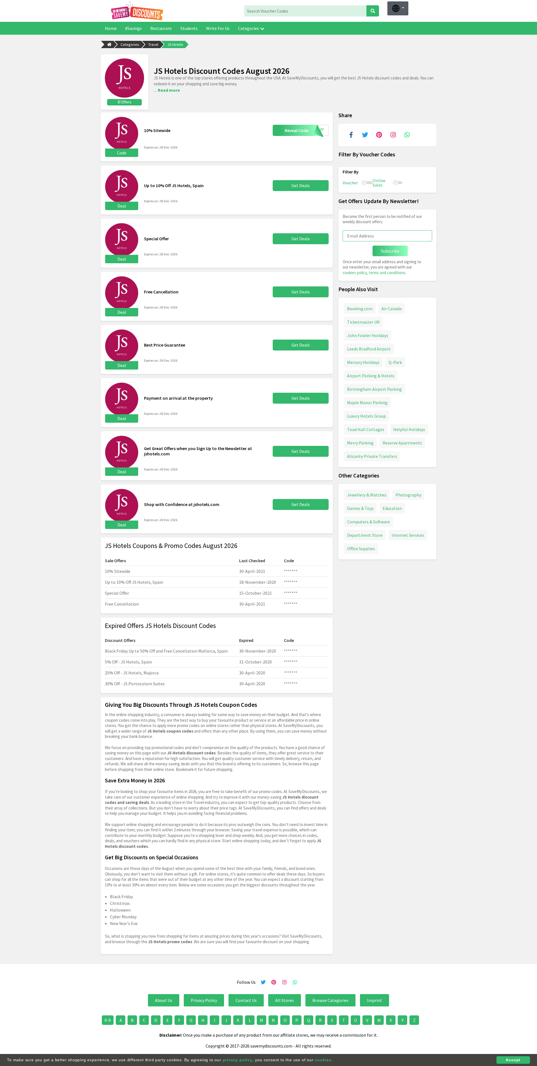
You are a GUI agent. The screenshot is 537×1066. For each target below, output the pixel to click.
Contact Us (246, 1000)
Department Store (365, 535)
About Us (163, 1000)
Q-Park (395, 362)
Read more (169, 90)
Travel (153, 44)
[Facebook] (351, 134)
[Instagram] (393, 134)
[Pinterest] (379, 134)
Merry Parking (360, 443)
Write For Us (218, 28)
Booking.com (360, 308)
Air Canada (391, 308)
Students (189, 28)
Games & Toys (360, 508)
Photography (408, 495)
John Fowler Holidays (367, 335)
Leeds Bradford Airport (369, 349)
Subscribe (390, 251)
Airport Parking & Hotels (370, 375)
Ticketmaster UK (363, 322)
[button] (397, 8)
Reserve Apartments (402, 443)
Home (111, 28)
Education (392, 508)
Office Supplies (361, 548)
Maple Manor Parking (367, 402)
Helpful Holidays (409, 429)
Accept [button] (513, 1060)
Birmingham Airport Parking (374, 389)
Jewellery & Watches (367, 495)
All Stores (284, 1000)
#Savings (133, 28)
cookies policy (355, 272)
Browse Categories (330, 1000)
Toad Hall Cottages (365, 429)
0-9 (108, 1020)
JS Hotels (175, 44)
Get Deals (300, 185)
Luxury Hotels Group (366, 416)
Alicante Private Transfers (372, 456)
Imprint (374, 1000)
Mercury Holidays (363, 362)
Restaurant (161, 28)
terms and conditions (387, 272)
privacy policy (238, 1060)
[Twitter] (365, 134)
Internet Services (408, 535)
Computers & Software (368, 521)
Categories (248, 28)
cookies (323, 1060)
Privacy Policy (204, 1000)
